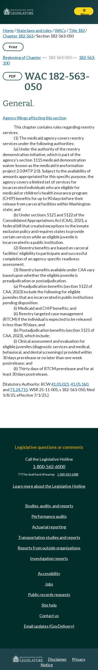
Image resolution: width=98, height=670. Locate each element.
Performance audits (49, 516)
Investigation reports (49, 558)
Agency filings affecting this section (34, 117)
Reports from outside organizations (49, 547)
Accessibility (49, 573)
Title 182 (77, 30)
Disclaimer (57, 659)
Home (8, 30)
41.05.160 (79, 384)
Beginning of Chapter (22, 57)
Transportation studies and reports (49, 537)
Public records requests (49, 594)
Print (13, 47)
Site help (49, 605)
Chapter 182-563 (18, 35)
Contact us (49, 615)
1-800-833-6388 (67, 474)
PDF (12, 76)
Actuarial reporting (49, 526)
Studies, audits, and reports (49, 505)
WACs (60, 30)
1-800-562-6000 (49, 466)
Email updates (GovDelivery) (49, 626)
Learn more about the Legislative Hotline (49, 486)
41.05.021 (60, 384)
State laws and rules (34, 30)
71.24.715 (19, 389)
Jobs (49, 584)
